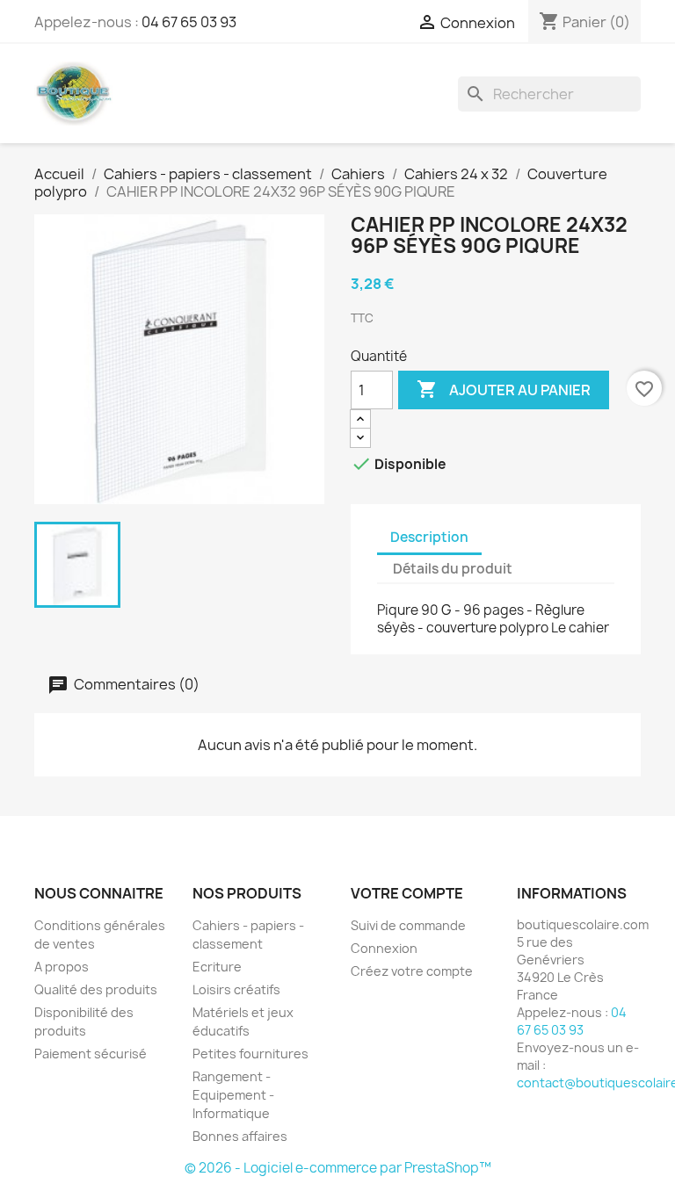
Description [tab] (429, 537)
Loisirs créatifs (236, 989)
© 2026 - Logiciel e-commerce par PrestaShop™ (338, 1168)
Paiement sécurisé (90, 1053)
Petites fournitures (250, 1053)
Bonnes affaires (239, 1136)
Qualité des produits (95, 989)
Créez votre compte (412, 971)
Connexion (384, 948)
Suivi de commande (408, 925)
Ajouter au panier (504, 389)
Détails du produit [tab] (452, 568)
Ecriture (217, 966)
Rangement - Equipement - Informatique (233, 1095)
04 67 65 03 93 (189, 22)
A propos (61, 966)
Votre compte (407, 893)
